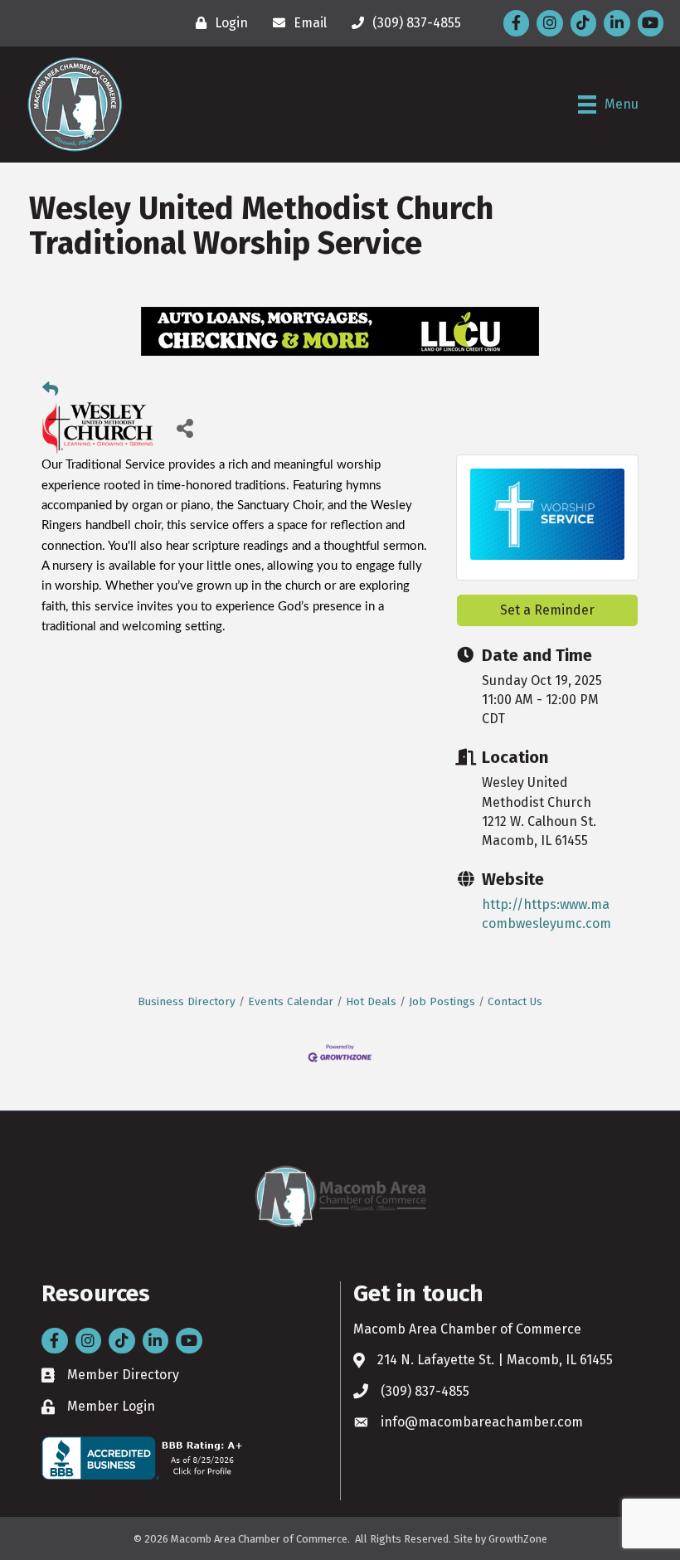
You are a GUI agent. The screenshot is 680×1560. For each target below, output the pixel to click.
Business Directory (187, 1001)
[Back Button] (50, 389)
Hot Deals (371, 1001)
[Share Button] (184, 427)
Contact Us (515, 1001)
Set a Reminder (547, 610)
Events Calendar (290, 1001)
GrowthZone (517, 1539)
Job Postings (442, 1001)
